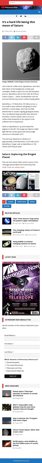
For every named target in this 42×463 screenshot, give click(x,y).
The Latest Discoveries (15, 365)
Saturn (7, 206)
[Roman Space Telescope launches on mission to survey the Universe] (6, 393)
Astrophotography (13, 362)
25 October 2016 (19, 235)
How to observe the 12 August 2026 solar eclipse (25, 419)
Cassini (10, 202)
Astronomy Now (20, 31)
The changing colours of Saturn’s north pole (26, 231)
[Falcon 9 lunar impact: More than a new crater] (6, 432)
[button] (38, 12)
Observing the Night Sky (15, 371)
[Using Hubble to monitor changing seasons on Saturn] (6, 244)
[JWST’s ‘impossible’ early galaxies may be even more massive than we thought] (6, 407)
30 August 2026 (18, 398)
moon (32, 202)
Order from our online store (13, 167)
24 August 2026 (18, 411)
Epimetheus (21, 202)
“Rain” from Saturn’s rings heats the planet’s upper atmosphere (26, 220)
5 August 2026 (18, 434)
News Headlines (12, 386)
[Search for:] (21, 2)
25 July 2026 (17, 448)
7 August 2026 (18, 423)
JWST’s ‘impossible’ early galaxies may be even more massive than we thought (24, 407)
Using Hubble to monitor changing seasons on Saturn (24, 242)
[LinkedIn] (25, 16)
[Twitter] (21, 16)
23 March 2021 (18, 246)
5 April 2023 (17, 223)
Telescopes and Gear (14, 368)
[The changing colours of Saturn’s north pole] (6, 232)
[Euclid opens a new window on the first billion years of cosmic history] (6, 443)
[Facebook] (17, 16)
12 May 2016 (8, 31)
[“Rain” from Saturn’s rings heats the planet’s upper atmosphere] (6, 221)
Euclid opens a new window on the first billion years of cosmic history (25, 443)
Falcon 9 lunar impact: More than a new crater (26, 431)
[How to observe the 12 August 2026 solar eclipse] (6, 420)
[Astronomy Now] (21, 8)
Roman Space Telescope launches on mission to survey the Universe (25, 393)
